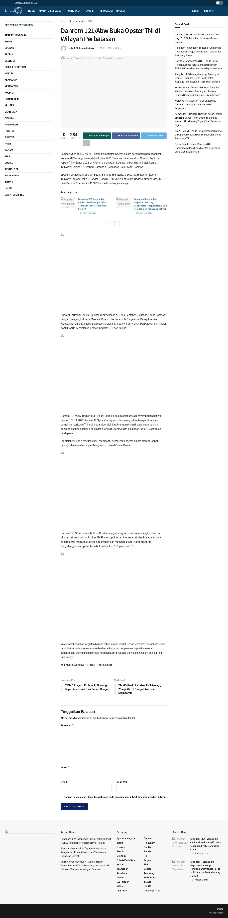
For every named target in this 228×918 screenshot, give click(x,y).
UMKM (8, 188)
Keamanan (11, 80)
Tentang (219, 909)
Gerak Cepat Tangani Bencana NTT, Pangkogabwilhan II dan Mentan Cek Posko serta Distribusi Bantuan (197, 148)
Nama (65, 767)
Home (31, 11)
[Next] (117, 223)
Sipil (8, 156)
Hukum (9, 73)
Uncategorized (14, 194)
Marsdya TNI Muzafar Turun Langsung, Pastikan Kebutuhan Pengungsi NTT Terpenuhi (195, 104)
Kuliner (9, 92)
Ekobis (89, 11)
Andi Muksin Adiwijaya (82, 48)
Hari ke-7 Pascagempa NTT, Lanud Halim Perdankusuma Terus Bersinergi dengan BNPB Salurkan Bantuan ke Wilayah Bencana (198, 65)
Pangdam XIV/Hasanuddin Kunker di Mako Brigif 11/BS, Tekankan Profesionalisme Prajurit (92, 203)
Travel (9, 182)
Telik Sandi (12, 175)
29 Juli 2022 (105, 48)
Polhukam (73, 11)
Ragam (120, 11)
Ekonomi (10, 60)
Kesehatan (11, 86)
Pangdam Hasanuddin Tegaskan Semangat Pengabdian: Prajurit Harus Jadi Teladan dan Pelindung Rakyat (150, 203)
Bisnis (8, 41)
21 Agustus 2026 (88, 213)
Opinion (9, 118)
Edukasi (10, 48)
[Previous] (110, 223)
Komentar (67, 725)
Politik (9, 131)
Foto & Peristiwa (15, 67)
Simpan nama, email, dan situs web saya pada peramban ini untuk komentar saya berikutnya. (115, 797)
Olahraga (11, 111)
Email (65, 782)
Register (209, 11)
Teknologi (106, 11)
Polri (8, 143)
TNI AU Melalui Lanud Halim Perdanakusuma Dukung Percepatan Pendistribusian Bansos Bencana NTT (198, 135)
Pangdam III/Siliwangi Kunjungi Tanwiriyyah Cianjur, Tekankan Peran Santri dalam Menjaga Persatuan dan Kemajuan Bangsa (197, 78)
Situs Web (122, 782)
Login (195, 11)
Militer (91, 21)
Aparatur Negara (50, 11)
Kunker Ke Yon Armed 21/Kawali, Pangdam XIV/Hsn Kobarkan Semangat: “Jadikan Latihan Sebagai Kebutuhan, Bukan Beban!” (197, 91)
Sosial (9, 163)
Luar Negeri (12, 99)
